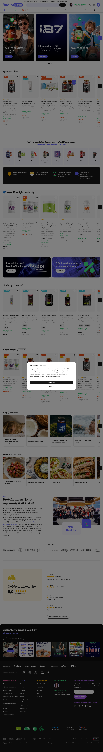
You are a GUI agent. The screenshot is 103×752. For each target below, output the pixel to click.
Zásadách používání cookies (52, 376)
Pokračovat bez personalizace (38, 365)
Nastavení (51, 386)
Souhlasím (52, 382)
